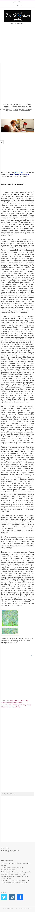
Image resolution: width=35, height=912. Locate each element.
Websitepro (30, 908)
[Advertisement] (17, 44)
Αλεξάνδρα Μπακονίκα (20, 110)
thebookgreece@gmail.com (11, 851)
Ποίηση (28, 110)
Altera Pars (30, 109)
